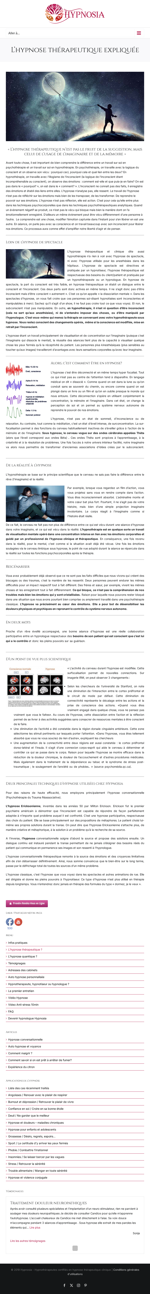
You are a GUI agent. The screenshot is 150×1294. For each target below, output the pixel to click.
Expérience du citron (21, 1067)
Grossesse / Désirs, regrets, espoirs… (31, 1136)
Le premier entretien (21, 991)
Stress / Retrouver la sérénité (26, 1163)
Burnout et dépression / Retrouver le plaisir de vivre (41, 1101)
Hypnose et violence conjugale (27, 1177)
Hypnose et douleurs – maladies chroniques (36, 1122)
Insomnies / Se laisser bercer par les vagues (36, 1157)
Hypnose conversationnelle (25, 1039)
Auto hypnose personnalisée (26, 977)
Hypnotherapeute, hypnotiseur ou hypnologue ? (38, 984)
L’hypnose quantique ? (22, 956)
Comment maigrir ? (20, 1053)
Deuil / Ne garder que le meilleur (28, 1115)
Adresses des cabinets (22, 970)
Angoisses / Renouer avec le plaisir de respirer (37, 1095)
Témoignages (16, 963)
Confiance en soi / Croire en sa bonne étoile (35, 1108)
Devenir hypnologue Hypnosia (27, 1018)
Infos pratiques (17, 942)
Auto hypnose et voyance (24, 1046)
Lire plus (34, 1227)
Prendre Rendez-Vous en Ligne (29, 903)
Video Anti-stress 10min (23, 1004)
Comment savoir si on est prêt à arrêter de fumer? (40, 1060)
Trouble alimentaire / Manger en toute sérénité (37, 1170)
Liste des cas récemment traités (28, 1088)
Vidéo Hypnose (18, 997)
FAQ (11, 1011)
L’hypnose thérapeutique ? (25, 949)
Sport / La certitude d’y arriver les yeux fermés (38, 1143)
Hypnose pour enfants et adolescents (32, 1129)
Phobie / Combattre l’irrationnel (28, 1150)
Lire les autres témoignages (27, 1240)
